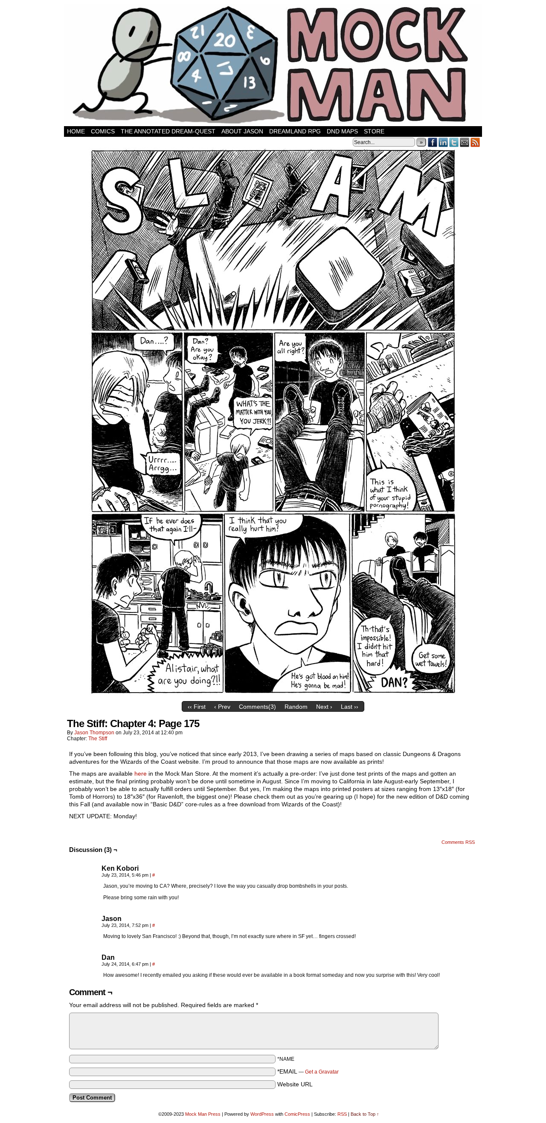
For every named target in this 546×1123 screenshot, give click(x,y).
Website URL (295, 1084)
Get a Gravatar (322, 1072)
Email (464, 142)
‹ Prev (222, 706)
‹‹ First (197, 706)
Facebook (432, 142)
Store (374, 131)
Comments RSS (458, 842)
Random (296, 706)
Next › (324, 706)
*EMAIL (308, 1071)
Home (76, 131)
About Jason (242, 131)
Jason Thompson (94, 733)
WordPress (262, 1114)
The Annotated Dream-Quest (168, 131)
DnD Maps (342, 131)
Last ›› (349, 706)
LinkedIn (443, 142)
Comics (103, 131)
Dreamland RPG (295, 131)
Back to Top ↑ (365, 1114)
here (140, 773)
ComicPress (297, 1114)
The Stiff (97, 739)
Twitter (454, 142)
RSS (475, 142)
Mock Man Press (203, 1114)
